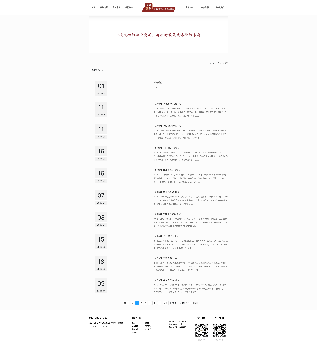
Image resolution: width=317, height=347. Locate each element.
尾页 (165, 303)
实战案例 (116, 7)
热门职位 (129, 7)
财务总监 (158, 82)
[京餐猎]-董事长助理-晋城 (167, 170)
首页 (93, 7)
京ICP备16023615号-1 (176, 324)
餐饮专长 (104, 7)
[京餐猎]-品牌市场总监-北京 (168, 214)
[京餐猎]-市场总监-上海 (165, 258)
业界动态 (189, 7)
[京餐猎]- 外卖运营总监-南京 (168, 103)
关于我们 (205, 7)
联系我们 (220, 7)
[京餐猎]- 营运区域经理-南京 (168, 126)
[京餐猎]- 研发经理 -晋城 (166, 148)
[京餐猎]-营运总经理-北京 (167, 192)
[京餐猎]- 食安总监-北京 (166, 236)
